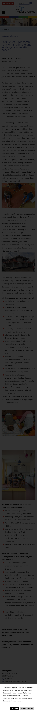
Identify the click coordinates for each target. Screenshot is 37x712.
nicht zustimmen (27, 708)
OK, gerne (14, 708)
